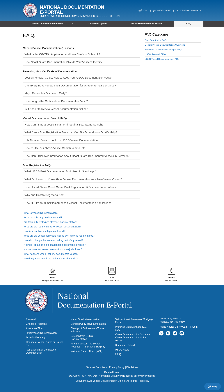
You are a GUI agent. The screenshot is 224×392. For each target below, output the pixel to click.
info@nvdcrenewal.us (190, 10)
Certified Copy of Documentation (88, 324)
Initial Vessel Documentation (41, 333)
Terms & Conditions (96, 367)
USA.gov (74, 376)
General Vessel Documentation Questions (165, 45)
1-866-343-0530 (176, 321)
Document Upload (98, 23)
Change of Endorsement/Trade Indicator (87, 330)
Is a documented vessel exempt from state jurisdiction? (53, 249)
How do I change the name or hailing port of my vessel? (53, 240)
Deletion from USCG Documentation (82, 337)
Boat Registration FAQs (156, 40)
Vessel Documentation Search (146, 23)
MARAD (92, 376)
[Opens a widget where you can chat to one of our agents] (212, 386)
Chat (146, 10)
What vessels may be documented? (43, 217)
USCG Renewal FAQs (155, 54)
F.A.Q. (189, 23)
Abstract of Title (34, 328)
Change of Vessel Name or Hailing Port (44, 343)
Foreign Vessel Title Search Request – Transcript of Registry (88, 345)
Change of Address (36, 324)
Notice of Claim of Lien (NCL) (86, 351)
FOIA (83, 376)
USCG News (122, 349)
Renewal (31, 319)
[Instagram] (161, 333)
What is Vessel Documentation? (41, 213)
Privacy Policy (116, 367)
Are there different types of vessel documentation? (50, 222)
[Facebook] (168, 333)
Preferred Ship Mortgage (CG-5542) (131, 328)
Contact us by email (169, 318)
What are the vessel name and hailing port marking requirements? (59, 235)
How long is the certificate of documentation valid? (51, 258)
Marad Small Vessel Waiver (85, 319)
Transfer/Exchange (36, 337)
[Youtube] (182, 333)
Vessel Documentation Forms (47, 23)
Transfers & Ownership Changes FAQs (163, 49)
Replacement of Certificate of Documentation (41, 351)
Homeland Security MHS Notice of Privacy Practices (127, 376)
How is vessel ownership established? (44, 231)
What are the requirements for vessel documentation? (52, 226)
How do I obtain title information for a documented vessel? (55, 245)
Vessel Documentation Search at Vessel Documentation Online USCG (132, 337)
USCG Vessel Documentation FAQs (162, 59)
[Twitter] (175, 333)
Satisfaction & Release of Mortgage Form (134, 321)
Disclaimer (132, 367)
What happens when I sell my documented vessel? (51, 254)
